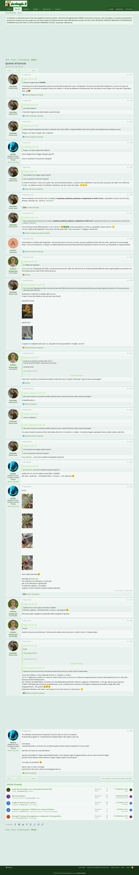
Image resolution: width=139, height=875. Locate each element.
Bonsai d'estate (18, 796)
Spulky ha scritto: (28, 79)
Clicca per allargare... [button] (77, 375)
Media (35, 9)
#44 (131, 142)
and (34, 95)
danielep (13, 86)
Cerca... (20, 13)
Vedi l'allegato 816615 (30, 653)
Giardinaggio (33, 818)
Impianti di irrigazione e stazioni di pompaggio (44, 811)
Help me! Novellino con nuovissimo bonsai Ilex (32, 789)
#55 (131, 462)
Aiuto (122, 867)
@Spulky (49, 201)
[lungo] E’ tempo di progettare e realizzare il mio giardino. (36, 816)
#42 (131, 100)
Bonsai (31, 791)
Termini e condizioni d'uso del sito (98, 867)
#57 (131, 600)
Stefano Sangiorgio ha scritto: (32, 285)
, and (37, 233)
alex (127, 818)
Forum (17, 9)
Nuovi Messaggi (10, 13)
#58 (131, 621)
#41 (131, 75)
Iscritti (57, 9)
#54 (131, 442)
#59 (131, 641)
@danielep (26, 268)
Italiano (9, 867)
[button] (30, 9)
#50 (131, 280)
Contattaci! (82, 867)
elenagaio (15, 805)
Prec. (9, 70)
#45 (131, 167)
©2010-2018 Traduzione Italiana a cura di (69, 873)
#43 (131, 122)
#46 (131, 195)
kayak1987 (15, 811)
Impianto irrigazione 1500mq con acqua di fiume (33, 809)
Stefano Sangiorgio (13, 270)
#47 (131, 213)
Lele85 (14, 791)
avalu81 (13, 250)
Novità (25, 9)
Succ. (33, 70)
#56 (131, 487)
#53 (131, 410)
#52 (131, 389)
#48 (131, 239)
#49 (131, 257)
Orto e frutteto (33, 805)
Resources (46, 9)
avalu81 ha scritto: (29, 262)
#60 (131, 731)
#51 (131, 353)
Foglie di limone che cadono (24, 802)
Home (9, 9)
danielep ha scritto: (29, 105)
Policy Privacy (115, 867)
